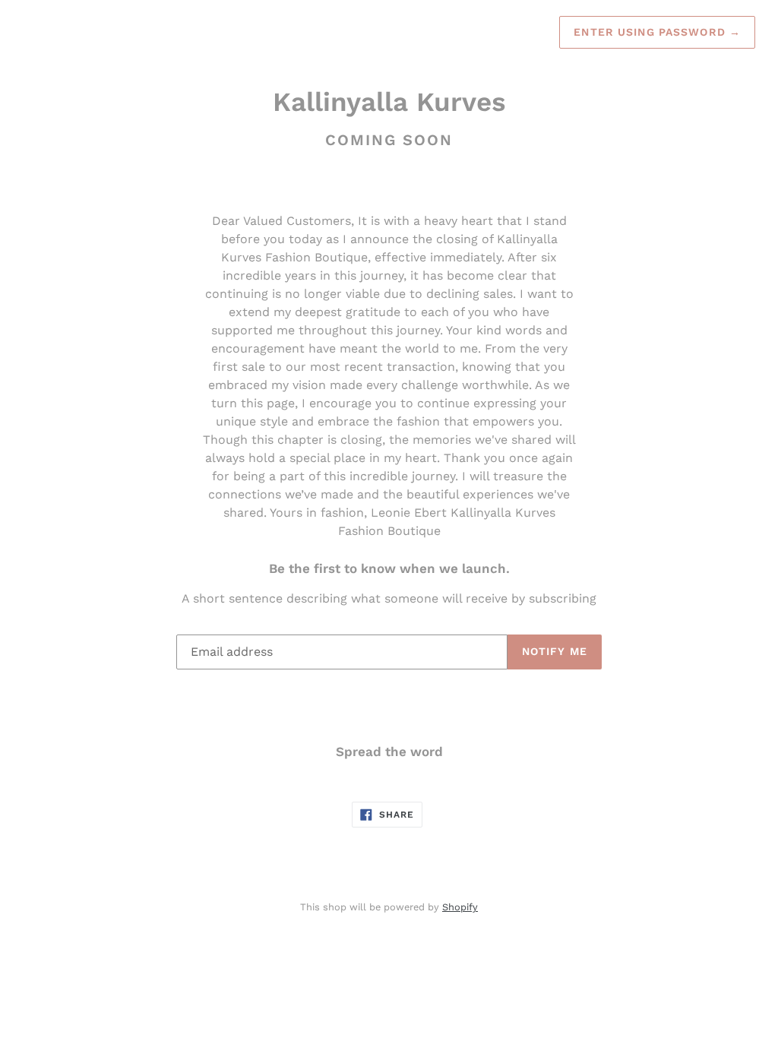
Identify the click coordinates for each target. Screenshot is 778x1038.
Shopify (460, 907)
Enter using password (657, 32)
